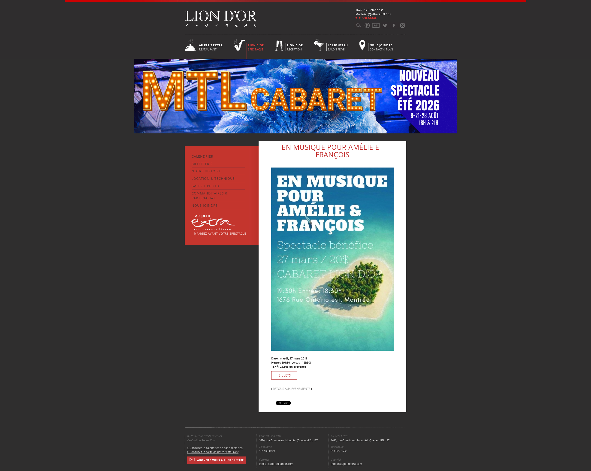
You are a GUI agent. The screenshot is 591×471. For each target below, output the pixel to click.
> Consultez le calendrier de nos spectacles (215, 448)
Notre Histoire (206, 171)
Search (358, 25)
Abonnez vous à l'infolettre (220, 460)
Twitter (385, 25)
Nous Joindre (205, 205)
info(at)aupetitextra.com (346, 464)
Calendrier (202, 156)
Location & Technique (213, 178)
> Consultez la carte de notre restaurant (212, 452)
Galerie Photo (205, 186)
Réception (295, 47)
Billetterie (202, 164)
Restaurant (211, 47)
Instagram (402, 25)
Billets (284, 375)
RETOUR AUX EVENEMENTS (291, 389)
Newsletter (376, 25)
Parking (367, 25)
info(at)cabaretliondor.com (276, 464)
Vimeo (393, 25)
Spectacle (256, 47)
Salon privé (338, 47)
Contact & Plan (381, 47)
